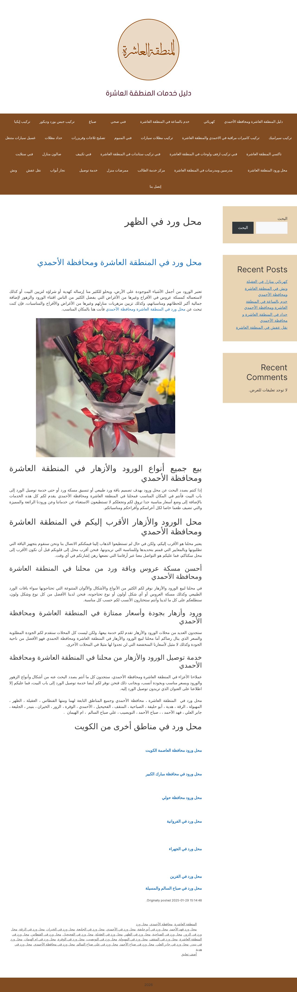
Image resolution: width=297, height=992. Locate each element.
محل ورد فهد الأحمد (183, 929)
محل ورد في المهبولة (133, 939)
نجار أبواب (57, 170)
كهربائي (209, 121)
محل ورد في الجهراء (185, 848)
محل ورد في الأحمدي (121, 929)
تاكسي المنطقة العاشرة (263, 154)
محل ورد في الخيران (61, 929)
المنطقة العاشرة (185, 924)
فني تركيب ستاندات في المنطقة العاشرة (130, 154)
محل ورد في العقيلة (109, 934)
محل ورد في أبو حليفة (153, 929)
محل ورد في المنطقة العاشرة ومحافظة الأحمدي (119, 262)
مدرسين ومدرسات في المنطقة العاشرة (203, 170)
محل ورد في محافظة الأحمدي (54, 944)
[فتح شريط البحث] (138, 186)
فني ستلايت (24, 154)
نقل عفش (33, 170)
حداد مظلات (53, 138)
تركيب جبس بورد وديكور (56, 121)
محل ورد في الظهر (138, 934)
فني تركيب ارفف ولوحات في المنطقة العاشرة (203, 154)
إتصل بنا (155, 186)
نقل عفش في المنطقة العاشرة (261, 327)
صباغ (92, 121)
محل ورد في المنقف (164, 939)
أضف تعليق (189, 954)
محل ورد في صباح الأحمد (137, 944)
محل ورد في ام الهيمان (40, 939)
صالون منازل (51, 154)
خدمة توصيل (88, 170)
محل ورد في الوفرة (71, 939)
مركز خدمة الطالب (151, 170)
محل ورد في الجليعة (91, 929)
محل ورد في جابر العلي (172, 944)
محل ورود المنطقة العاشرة (267, 170)
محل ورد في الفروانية (184, 821)
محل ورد (142, 924)
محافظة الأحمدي (161, 924)
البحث (282, 218)
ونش (13, 170)
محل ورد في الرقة (32, 929)
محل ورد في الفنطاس (46, 934)
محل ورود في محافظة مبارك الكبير (174, 774)
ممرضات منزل (117, 170)
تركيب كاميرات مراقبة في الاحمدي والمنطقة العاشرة (220, 138)
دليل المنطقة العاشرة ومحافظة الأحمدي (253, 121)
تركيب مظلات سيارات (157, 138)
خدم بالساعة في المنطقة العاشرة (164, 121)
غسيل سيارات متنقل (20, 138)
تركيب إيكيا (22, 121)
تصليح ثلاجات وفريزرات (88, 138)
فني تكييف (83, 154)
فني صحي (118, 121)
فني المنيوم (123, 138)
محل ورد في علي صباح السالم (97, 944)
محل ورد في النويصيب (102, 939)
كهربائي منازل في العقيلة (266, 281)
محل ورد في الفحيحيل (78, 934)
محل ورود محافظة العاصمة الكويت (173, 750)
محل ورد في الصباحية (167, 934)
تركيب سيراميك (280, 138)
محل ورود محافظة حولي (182, 797)
